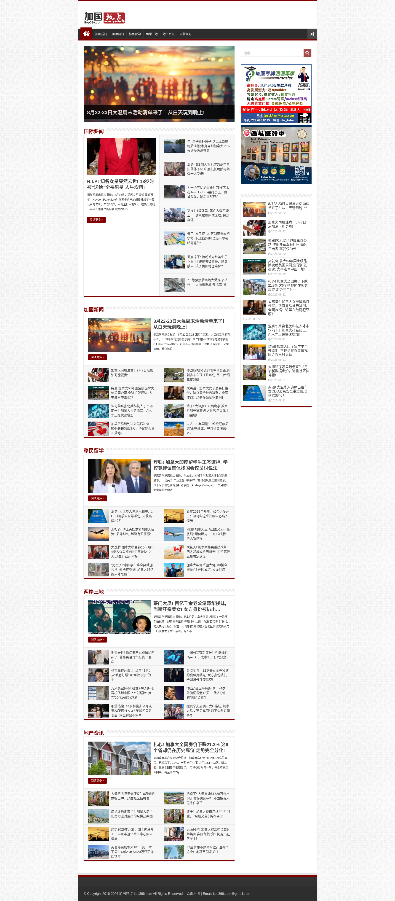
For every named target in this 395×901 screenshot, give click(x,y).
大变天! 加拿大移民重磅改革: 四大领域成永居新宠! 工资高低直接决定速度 (208, 551)
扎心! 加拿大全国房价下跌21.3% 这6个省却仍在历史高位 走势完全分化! (288, 285)
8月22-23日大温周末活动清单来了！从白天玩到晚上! (146, 112)
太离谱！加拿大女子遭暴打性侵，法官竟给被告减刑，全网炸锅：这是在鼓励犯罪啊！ (207, 392)
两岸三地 (152, 34)
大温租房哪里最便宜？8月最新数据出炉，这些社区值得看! (288, 371)
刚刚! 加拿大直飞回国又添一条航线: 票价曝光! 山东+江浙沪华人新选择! (208, 533)
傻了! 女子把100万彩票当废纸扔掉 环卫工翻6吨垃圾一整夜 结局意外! (208, 238)
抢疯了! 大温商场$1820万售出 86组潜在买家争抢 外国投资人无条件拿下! (208, 798)
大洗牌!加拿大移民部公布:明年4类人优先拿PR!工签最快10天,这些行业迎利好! (133, 551)
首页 (86, 33)
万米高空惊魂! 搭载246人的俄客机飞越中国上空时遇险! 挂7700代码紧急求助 (132, 692)
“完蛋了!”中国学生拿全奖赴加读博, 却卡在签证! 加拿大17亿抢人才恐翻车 (132, 569)
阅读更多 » (96, 219)
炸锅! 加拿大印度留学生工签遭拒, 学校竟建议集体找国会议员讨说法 (288, 350)
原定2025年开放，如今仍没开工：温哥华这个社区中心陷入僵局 (208, 516)
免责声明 (193, 894)
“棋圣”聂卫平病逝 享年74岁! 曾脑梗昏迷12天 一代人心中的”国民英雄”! (206, 692)
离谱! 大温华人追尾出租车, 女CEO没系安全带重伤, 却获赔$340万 (132, 516)
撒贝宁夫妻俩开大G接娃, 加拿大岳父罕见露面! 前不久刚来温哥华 (208, 710)
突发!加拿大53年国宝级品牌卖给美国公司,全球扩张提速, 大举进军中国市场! (132, 392)
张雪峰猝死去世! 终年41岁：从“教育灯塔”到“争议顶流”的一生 (132, 675)
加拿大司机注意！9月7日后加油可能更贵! (287, 224)
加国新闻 (101, 34)
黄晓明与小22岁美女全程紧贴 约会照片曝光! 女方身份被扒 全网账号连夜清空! (208, 675)
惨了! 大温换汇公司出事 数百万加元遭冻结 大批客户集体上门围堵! (208, 410)
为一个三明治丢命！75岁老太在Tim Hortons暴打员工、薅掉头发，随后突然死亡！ (208, 192)
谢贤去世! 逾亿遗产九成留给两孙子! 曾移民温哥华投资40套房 (133, 657)
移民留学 (135, 34)
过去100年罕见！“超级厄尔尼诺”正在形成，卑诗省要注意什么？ (208, 428)
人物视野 (186, 34)
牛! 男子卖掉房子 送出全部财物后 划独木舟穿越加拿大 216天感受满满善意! (208, 146)
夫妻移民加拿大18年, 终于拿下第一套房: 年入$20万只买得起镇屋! (132, 851)
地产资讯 (169, 34)
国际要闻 (118, 34)
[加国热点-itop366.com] (103, 16)
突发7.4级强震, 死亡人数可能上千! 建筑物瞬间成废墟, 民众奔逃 (208, 215)
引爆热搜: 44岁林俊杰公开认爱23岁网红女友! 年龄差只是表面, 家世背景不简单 (131, 710)
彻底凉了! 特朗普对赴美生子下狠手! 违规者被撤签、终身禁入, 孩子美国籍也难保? (207, 261)
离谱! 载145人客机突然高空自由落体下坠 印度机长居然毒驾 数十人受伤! (208, 169)
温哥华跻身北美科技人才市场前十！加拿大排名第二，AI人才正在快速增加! (132, 410)
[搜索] (307, 53)
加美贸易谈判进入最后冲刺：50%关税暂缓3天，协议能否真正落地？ (133, 428)
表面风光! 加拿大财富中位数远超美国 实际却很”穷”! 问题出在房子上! (208, 834)
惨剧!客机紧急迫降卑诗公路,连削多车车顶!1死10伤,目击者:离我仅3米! (208, 374)
